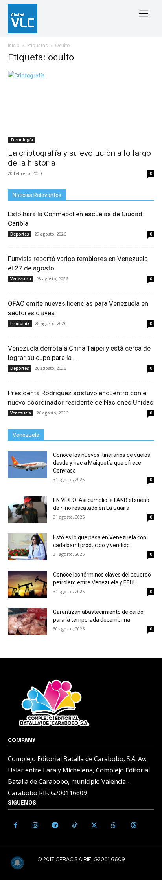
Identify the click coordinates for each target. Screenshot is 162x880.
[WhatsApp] (114, 825)
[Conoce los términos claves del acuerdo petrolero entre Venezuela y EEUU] (27, 584)
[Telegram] (55, 825)
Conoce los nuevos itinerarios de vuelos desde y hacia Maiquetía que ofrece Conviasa (101, 463)
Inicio (14, 45)
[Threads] (134, 825)
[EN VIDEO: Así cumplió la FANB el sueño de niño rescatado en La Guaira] (27, 509)
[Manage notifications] (17, 862)
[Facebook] (16, 825)
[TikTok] (75, 825)
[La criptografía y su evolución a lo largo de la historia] (81, 107)
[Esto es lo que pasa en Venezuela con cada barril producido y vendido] (27, 546)
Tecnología (21, 139)
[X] (94, 825)
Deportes (19, 234)
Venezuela (20, 278)
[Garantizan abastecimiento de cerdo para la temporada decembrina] (27, 621)
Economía (19, 323)
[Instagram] (35, 825)
